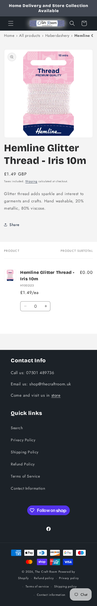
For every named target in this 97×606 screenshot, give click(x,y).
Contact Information (28, 488)
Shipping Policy (25, 452)
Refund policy (44, 578)
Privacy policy (69, 578)
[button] (11, 23)
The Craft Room (46, 571)
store (56, 395)
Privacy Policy (23, 440)
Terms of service (37, 586)
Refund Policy (23, 464)
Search (17, 428)
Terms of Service (25, 476)
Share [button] (14, 224)
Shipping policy (65, 586)
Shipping (31, 181)
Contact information (51, 595)
